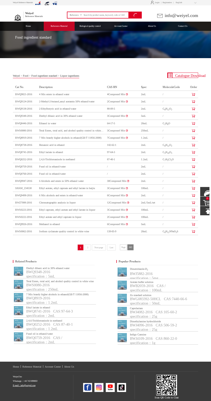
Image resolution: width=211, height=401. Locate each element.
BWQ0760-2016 (23, 173)
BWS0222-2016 (23, 217)
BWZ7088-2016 (23, 202)
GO (130, 247)
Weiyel (16, 75)
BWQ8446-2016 (23, 123)
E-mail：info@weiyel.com (24, 385)
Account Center (53, 366)
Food (25, 75)
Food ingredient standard (44, 75)
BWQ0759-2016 (23, 166)
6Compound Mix (116, 195)
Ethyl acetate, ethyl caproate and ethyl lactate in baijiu (67, 188)
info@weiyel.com (180, 15)
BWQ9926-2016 (23, 224)
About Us (69, 366)
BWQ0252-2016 (23, 159)
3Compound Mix (116, 115)
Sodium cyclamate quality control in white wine (64, 231)
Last (111, 247)
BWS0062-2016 (23, 231)
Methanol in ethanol (49, 224)
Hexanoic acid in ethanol (52, 145)
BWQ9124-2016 (23, 101)
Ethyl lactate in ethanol (51, 152)
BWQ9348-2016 (23, 115)
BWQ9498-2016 (23, 195)
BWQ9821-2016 (23, 94)
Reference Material (31, 366)
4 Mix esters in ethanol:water (54, 94)
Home (16, 366)
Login (155, 3)
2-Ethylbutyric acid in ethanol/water (57, 108)
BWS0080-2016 (23, 130)
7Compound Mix (116, 137)
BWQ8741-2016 (23, 152)
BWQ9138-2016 (23, 108)
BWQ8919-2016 (23, 137)
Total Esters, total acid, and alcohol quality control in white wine (71, 130)
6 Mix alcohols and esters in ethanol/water (61, 195)
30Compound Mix (117, 181)
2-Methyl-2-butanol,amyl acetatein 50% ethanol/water (66, 101)
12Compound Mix (117, 202)
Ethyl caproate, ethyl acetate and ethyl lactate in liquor (67, 209)
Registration (167, 3)
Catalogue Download (186, 76)
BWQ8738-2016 (23, 145)
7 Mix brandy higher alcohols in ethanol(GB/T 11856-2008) (70, 137)
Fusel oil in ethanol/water (52, 166)
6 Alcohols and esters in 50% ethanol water (61, 181)
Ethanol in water (47, 123)
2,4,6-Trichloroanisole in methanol (57, 159)
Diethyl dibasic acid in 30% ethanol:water (60, 115)
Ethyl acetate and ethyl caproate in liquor (60, 217)
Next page (98, 247)
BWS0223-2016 (23, 209)
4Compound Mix (116, 94)
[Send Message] (204, 191)
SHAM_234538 (23, 188)
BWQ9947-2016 (23, 181)
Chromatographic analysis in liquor (57, 202)
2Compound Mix (116, 101)
